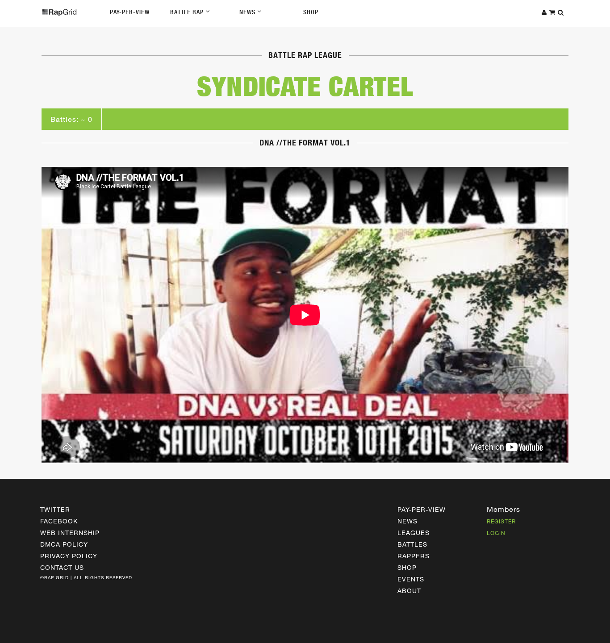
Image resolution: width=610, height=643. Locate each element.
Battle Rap (187, 12)
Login (496, 532)
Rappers (413, 556)
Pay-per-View (421, 509)
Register (501, 521)
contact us (62, 567)
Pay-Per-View (130, 12)
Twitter (55, 509)
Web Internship (70, 532)
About (409, 590)
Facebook (59, 521)
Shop (310, 12)
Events (410, 579)
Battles (412, 544)
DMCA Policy (64, 544)
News (248, 12)
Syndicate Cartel (305, 86)
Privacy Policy (68, 556)
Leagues (413, 532)
